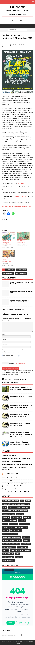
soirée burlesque (8, 557)
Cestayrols (6, 514)
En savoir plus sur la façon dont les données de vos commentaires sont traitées (17, 372)
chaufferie (6, 517)
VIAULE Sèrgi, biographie (10, 478)
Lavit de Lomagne (15, 530)
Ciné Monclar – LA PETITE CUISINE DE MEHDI (20, 415)
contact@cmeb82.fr (20, 196)
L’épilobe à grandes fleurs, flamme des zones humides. (21, 388)
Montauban (10, 270)
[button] (33, 1)
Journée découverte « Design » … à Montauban (21, 283)
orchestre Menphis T (9, 547)
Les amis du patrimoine (10, 534)
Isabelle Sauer (24, 524)
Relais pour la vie (8, 554)
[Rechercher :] (17, 30)
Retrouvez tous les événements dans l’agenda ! (16, 206)
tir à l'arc (19, 557)
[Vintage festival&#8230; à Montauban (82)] (23, 236)
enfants (5, 520)
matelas (5, 540)
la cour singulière (21, 527)
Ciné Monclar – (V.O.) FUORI (21, 396)
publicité (5, 550)
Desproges (27, 517)
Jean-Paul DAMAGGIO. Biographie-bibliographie (17, 464)
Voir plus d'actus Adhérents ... (17, 21)
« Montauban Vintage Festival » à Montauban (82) (8, 259)
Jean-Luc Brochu (8, 527)
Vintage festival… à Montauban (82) (22, 241)
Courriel (4, 339)
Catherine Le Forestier (20, 511)
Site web (4, 345)
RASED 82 (27, 550)
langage (5, 530)
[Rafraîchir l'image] (19, 356)
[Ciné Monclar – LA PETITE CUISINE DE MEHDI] (5, 416)
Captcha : (11, 363)
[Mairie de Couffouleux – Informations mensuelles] (5, 443)
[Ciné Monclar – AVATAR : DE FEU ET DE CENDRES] (5, 407)
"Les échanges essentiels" (10, 501)
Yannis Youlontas (8, 560)
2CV (22, 501)
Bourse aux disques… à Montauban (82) (21, 292)
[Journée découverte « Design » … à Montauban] (5, 284)
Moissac (26, 540)
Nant (18, 544)
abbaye (27, 501)
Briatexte (12, 507)
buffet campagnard (23, 507)
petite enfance (22, 547)
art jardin (21, 183)
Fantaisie (13, 520)
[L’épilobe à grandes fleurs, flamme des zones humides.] (5, 389)
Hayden (5, 524)
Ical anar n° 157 (7, 481)
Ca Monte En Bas (8, 273)
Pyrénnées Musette (17, 550)
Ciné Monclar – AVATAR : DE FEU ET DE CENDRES (21, 406)
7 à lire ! (6, 451)
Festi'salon (21, 520)
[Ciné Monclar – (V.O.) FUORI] (5, 398)
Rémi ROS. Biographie (9, 455)
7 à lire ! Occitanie (10, 474)
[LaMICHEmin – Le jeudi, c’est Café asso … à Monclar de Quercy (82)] (5, 434)
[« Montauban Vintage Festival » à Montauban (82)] (8, 253)
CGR (13, 514)
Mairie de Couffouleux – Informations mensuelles (20, 443)
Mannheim (26, 537)
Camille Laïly (7, 511)
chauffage (20, 514)
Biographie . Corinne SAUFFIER (11, 461)
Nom (3, 334)
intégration (14, 524)
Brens (4, 507)
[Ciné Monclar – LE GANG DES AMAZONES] (5, 425)
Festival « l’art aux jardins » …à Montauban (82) (7, 242)
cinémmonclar (16, 517)
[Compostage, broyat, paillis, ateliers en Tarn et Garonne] (5, 302)
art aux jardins (21, 273)
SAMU (17, 554)
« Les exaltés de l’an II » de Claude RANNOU (16, 492)
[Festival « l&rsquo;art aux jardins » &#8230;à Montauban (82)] (8, 236)
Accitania (6, 504)
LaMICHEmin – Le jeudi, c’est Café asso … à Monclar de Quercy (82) (21, 434)
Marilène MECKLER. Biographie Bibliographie (16, 458)
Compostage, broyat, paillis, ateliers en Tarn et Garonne (19, 301)
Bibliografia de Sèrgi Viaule (10, 489)
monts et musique (8, 544)
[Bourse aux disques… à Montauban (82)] (5, 293)
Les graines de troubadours (11, 537)
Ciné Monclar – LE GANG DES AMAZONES (20, 424)
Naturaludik (26, 544)
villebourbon (21, 270)
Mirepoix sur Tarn (15, 540)
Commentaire (6, 321)
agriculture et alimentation (20, 504)
